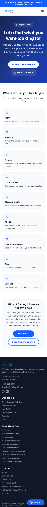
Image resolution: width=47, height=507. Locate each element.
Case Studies (7, 476)
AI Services (6, 430)
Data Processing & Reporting (13, 451)
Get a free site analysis (23, 342)
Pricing (5, 419)
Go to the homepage (25, 64)
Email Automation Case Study (14, 455)
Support (5, 493)
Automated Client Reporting (13, 444)
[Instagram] (3, 391)
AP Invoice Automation (11, 441)
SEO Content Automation (12, 462)
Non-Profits (7, 409)
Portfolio (5, 416)
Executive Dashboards (11, 458)
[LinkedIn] (7, 391)
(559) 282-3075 (25, 72)
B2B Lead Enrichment (10, 448)
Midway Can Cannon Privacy (13, 486)
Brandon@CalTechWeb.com (13, 387)
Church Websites (9, 405)
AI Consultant (7, 437)
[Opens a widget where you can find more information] (35, 502)
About (4, 472)
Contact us (22, 333)
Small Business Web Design (13, 402)
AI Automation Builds (10, 434)
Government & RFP (9, 412)
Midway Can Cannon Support (14, 490)
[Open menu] (42, 11)
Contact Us (6, 479)
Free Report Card (9, 483)
